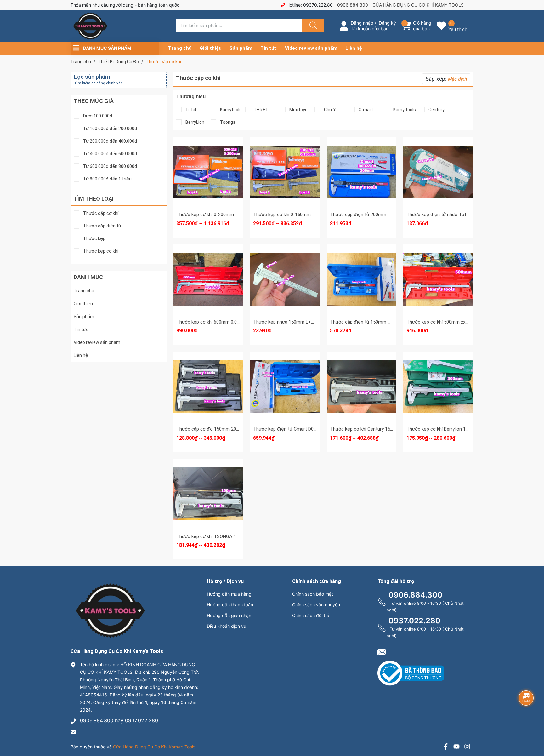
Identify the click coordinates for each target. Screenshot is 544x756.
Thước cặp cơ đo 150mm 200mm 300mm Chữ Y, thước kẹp (238, 429)
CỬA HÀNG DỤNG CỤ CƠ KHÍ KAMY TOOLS (418, 5)
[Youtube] (456, 747)
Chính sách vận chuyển (316, 604)
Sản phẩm (241, 48)
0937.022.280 (414, 620)
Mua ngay (361, 192)
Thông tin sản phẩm (208, 186)
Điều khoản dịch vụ (226, 626)
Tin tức (268, 48)
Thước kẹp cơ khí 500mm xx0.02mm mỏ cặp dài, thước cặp (468, 322)
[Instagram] (467, 747)
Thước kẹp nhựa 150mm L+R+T (286, 322)
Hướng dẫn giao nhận (229, 615)
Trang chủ (180, 48)
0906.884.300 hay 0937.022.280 (119, 720)
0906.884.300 (352, 5)
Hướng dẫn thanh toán (230, 604)
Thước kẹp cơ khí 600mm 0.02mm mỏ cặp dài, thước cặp (235, 322)
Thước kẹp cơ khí (100, 251)
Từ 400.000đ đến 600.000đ (110, 154)
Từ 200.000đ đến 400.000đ (110, 141)
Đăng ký (387, 23)
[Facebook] (446, 747)
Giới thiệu (211, 48)
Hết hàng (438, 171)
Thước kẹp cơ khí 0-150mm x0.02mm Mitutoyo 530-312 (311, 214)
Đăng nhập (362, 23)
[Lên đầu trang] (534, 729)
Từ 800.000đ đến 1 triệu (107, 179)
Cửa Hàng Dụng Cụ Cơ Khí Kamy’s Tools (154, 746)
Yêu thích (457, 29)
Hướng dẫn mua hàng (229, 594)
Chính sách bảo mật (312, 594)
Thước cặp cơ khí (100, 213)
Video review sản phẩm (311, 48)
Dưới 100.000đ (97, 116)
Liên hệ (353, 48)
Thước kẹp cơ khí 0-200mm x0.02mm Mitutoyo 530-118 (234, 214)
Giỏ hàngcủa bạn (422, 25)
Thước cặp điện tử (102, 226)
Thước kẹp (94, 238)
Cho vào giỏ (361, 179)
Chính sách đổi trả (310, 615)
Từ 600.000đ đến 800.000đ (110, 166)
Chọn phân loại (208, 156)
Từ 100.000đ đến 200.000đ (110, 128)
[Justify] (312, 25)
